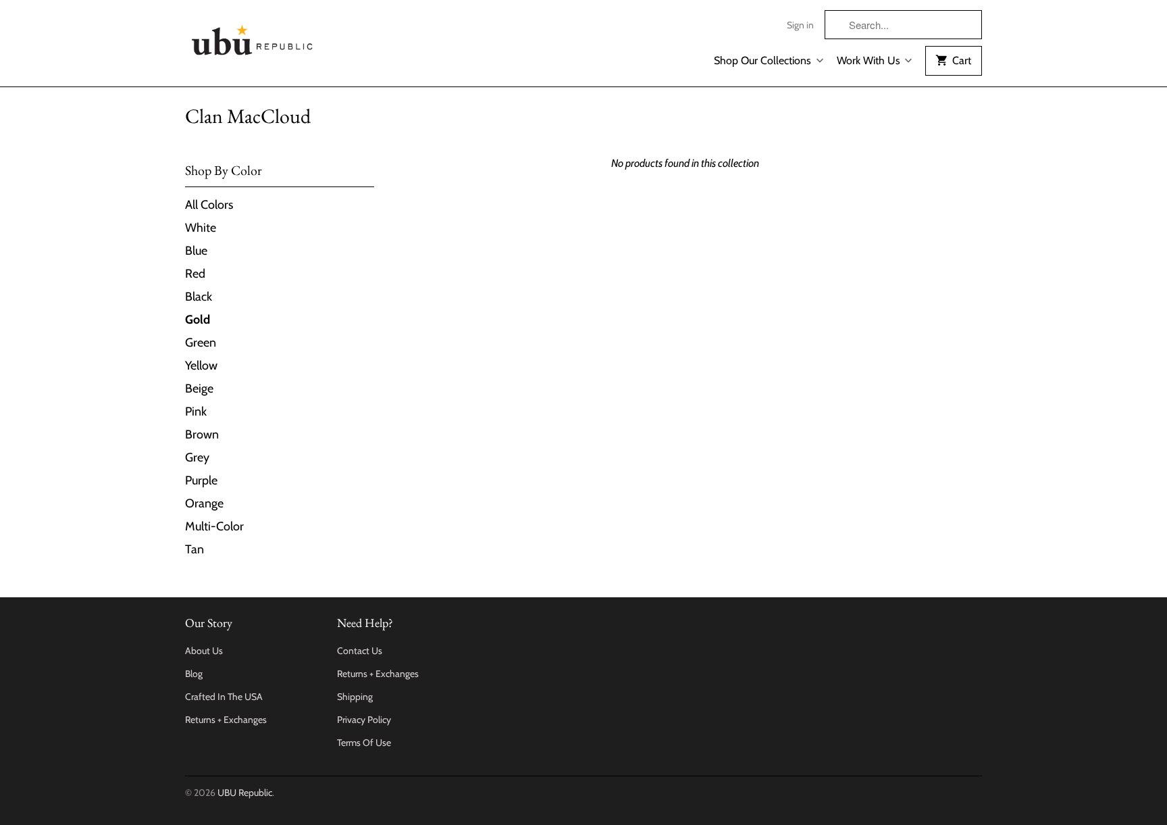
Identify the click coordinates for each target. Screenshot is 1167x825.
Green (200, 342)
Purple (201, 480)
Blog (194, 674)
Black (198, 296)
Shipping (355, 697)
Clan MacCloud (248, 116)
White (200, 227)
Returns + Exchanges (226, 720)
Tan (194, 549)
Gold (197, 319)
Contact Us (359, 651)
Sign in (800, 25)
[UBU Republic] (252, 37)
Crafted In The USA (224, 697)
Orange (204, 503)
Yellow (201, 365)
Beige (199, 388)
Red (195, 273)
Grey (197, 457)
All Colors (209, 204)
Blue (196, 250)
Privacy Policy (364, 720)
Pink (196, 411)
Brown (202, 434)
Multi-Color (214, 526)
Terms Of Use (364, 742)
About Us (204, 651)
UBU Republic (244, 792)
